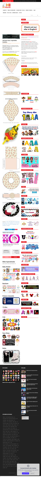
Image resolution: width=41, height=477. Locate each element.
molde (4, 448)
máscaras (4, 450)
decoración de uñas (6, 429)
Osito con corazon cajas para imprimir (6, 252)
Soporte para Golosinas (12, 418)
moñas (8, 448)
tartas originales (9, 462)
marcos (11, 447)
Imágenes (4, 12)
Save (16, 229)
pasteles (4, 451)
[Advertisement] (11, 26)
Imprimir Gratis (15, 12)
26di (9, 221)
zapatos (4, 467)
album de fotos (11, 420)
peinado (9, 451)
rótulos (9, 456)
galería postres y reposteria (7, 434)
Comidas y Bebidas (29, 10)
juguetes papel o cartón (6, 442)
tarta (3, 462)
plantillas (13, 451)
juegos (17, 440)
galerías (15, 434)
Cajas (34, 10)
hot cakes (4, 439)
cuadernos (8, 428)
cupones (14, 428)
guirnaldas (8, 437)
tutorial (4, 464)
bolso (12, 423)
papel (9, 450)
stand (4, 461)
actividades (4, 420)
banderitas (10, 421)
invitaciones (4, 440)
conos (4, 428)
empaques (14, 431)
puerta (12, 453)
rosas (17, 224)
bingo (15, 421)
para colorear (14, 450)
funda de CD (10, 224)
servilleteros (4, 225)
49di (13, 221)
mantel (4, 445)
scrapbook (4, 458)
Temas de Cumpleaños (11, 10)
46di (11, 221)
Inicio (5, 36)
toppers (15, 462)
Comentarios (24, 418)
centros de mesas (5, 426)
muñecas (13, 448)
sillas (3, 459)
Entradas (23, 417)
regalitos (4, 456)
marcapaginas (5, 447)
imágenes (15, 439)
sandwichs (14, 456)
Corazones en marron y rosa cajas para (16, 252)
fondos (10, 432)
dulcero (9, 431)
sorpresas (8, 459)
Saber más (32, 473)
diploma (16, 429)
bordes (16, 423)
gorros (4, 437)
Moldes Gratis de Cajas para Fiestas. (8, 382)
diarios (12, 429)
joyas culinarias (11, 440)
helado (14, 437)
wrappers (8, 36)
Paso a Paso (9, 12)
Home (15, 474)
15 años (7, 221)
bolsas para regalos (6, 423)
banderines (4, 421)
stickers (8, 461)
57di (14, 221)
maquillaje (15, 445)
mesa (15, 447)
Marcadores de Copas (10, 417)
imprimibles (14, 224)
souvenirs (14, 459)
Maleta (4, 417)
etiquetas (4, 432)
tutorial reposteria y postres (12, 464)
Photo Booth (5, 418)
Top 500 (20, 12)
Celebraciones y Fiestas (20, 10)
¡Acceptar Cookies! (25, 473)
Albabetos (5, 10)
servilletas (10, 458)
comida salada (12, 426)
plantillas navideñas (6, 453)
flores (7, 224)
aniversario (17, 221)
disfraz (4, 431)
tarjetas (13, 461)
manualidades (9, 445)
